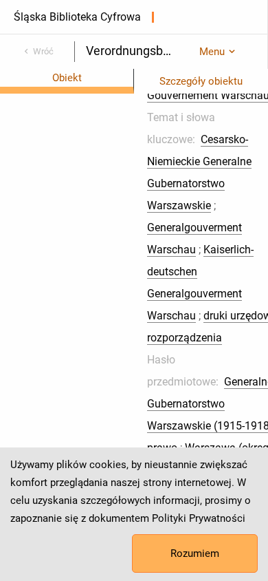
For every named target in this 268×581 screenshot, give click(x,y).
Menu (212, 51)
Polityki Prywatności (198, 518)
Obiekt (67, 78)
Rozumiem (194, 553)
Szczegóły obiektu (201, 81)
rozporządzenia (184, 337)
